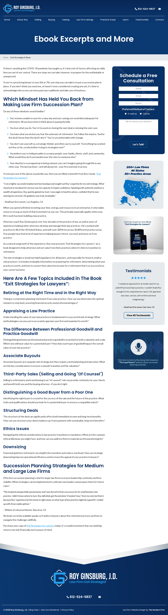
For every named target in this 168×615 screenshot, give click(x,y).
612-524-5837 (146, 8)
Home (7, 19)
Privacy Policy (68, 610)
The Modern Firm (157, 610)
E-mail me (132, 113)
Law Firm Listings (84, 19)
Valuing (65, 19)
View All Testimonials (138, 315)
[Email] (161, 8)
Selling (38, 19)
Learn (125, 19)
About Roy (22, 19)
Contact (159, 19)
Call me (146, 113)
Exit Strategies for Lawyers (40, 525)
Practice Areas (108, 19)
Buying (51, 19)
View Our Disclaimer (50, 610)
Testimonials (141, 19)
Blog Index (34, 610)
